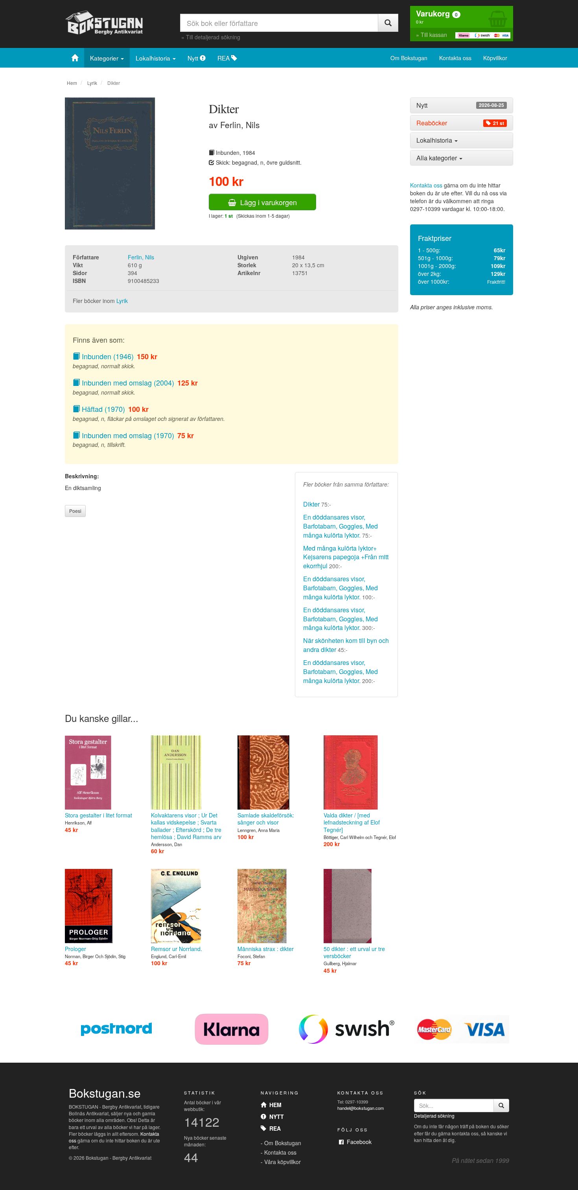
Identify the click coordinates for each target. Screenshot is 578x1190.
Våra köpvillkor (282, 1162)
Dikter (311, 504)
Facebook (358, 1142)
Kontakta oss (455, 58)
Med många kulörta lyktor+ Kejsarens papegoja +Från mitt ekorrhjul (345, 557)
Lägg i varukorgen (266, 202)
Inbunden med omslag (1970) (127, 435)
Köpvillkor (495, 58)
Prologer (75, 949)
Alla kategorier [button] (437, 157)
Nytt (194, 57)
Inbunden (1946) (107, 356)
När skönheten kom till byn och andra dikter (346, 645)
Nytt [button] (460, 105)
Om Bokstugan (408, 58)
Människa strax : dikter (265, 949)
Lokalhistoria (154, 57)
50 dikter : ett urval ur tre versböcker (354, 952)
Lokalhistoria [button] (435, 140)
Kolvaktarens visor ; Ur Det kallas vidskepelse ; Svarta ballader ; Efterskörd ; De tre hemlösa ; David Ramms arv (186, 826)
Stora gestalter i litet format (98, 815)
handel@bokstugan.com (360, 1108)
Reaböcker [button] (460, 123)
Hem (72, 82)
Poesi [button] (75, 510)
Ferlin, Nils (141, 257)
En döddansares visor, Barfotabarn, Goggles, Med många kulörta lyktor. (340, 526)
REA (224, 57)
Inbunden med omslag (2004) (127, 382)
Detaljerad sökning (434, 1115)
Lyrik (92, 82)
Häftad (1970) (102, 409)
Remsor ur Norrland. (176, 949)
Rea (273, 1128)
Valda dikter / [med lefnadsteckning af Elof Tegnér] (352, 822)
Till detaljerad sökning (213, 37)
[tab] (461, 105)
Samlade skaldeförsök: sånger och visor (265, 818)
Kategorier (105, 57)
